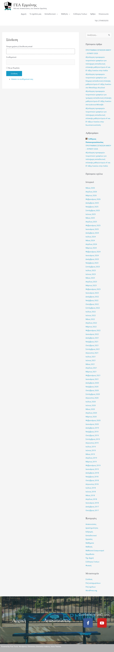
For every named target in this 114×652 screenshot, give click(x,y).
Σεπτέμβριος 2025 (93, 210)
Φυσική (88, 565)
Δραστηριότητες (92, 528)
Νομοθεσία (90, 554)
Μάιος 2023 (90, 278)
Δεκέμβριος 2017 (92, 506)
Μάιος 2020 (90, 409)
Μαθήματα (90, 543)
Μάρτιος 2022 (91, 327)
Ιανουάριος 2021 (92, 379)
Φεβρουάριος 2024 (93, 252)
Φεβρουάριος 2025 (93, 225)
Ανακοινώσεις (91, 524)
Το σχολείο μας (35, 14)
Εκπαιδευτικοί (50, 14)
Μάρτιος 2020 (91, 416)
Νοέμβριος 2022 (92, 300)
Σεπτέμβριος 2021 (93, 349)
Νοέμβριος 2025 (92, 207)
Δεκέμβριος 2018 (92, 473)
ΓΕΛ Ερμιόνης (25, 4)
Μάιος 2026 (90, 188)
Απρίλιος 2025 (91, 222)
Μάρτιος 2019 (91, 461)
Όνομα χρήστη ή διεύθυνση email (19, 46)
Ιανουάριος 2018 (92, 503)
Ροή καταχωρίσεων (93, 583)
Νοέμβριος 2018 (92, 476)
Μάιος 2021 (90, 364)
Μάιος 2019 (90, 454)
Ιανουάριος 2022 (92, 334)
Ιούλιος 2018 (91, 488)
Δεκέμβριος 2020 (92, 383)
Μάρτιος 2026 (91, 195)
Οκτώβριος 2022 (92, 304)
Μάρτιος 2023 (91, 285)
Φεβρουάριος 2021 (93, 375)
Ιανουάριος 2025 (92, 229)
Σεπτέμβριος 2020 (93, 394)
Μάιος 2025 (90, 218)
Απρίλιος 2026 (91, 192)
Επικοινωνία (103, 14)
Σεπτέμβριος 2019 (93, 439)
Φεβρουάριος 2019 (93, 465)
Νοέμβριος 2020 (92, 386)
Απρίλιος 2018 (91, 499)
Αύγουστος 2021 (92, 353)
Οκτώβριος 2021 (92, 345)
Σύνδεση (14, 73)
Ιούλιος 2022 (91, 312)
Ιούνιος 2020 (91, 405)
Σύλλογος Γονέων (80, 14)
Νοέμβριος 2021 (92, 341)
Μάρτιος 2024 (91, 248)
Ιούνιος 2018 (91, 491)
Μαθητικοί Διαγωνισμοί (95, 550)
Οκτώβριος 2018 (92, 480)
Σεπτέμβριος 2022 (93, 308)
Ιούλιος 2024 (91, 237)
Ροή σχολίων (91, 587)
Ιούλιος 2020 (91, 401)
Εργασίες (89, 539)
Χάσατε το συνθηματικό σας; (22, 79)
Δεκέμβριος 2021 (92, 338)
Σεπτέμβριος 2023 (93, 267)
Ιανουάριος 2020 (92, 424)
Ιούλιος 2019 (91, 446)
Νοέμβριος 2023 (92, 263)
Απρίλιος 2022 (91, 323)
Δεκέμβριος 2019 (92, 428)
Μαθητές (64, 14)
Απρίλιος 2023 (91, 282)
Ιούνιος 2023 (91, 274)
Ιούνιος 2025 (91, 214)
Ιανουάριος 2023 (92, 293)
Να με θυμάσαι (14, 68)
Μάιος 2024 (90, 240)
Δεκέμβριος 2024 (92, 233)
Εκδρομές (89, 532)
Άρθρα (92, 14)
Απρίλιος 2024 (91, 244)
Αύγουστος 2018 (92, 484)
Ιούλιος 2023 (91, 270)
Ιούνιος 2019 (91, 450)
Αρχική (23, 14)
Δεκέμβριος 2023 (92, 259)
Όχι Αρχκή (90, 558)
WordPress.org (91, 590)
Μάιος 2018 (90, 495)
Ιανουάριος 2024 (92, 255)
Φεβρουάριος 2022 (93, 330)
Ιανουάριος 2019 (92, 469)
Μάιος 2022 (90, 319)
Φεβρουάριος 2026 (93, 199)
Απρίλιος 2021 (91, 368)
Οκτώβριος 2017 (92, 510)
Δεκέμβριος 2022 (92, 297)
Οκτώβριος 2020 (92, 390)
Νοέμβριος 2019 (92, 431)
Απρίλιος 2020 (91, 413)
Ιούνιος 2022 (91, 315)
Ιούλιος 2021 (91, 356)
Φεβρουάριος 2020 (93, 420)
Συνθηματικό (11, 57)
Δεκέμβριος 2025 (92, 203)
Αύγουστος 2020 (92, 398)
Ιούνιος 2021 (91, 360)
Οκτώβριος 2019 (92, 435)
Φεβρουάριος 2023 (93, 289)
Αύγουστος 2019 (92, 443)
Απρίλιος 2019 (91, 458)
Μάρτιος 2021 (91, 371)
